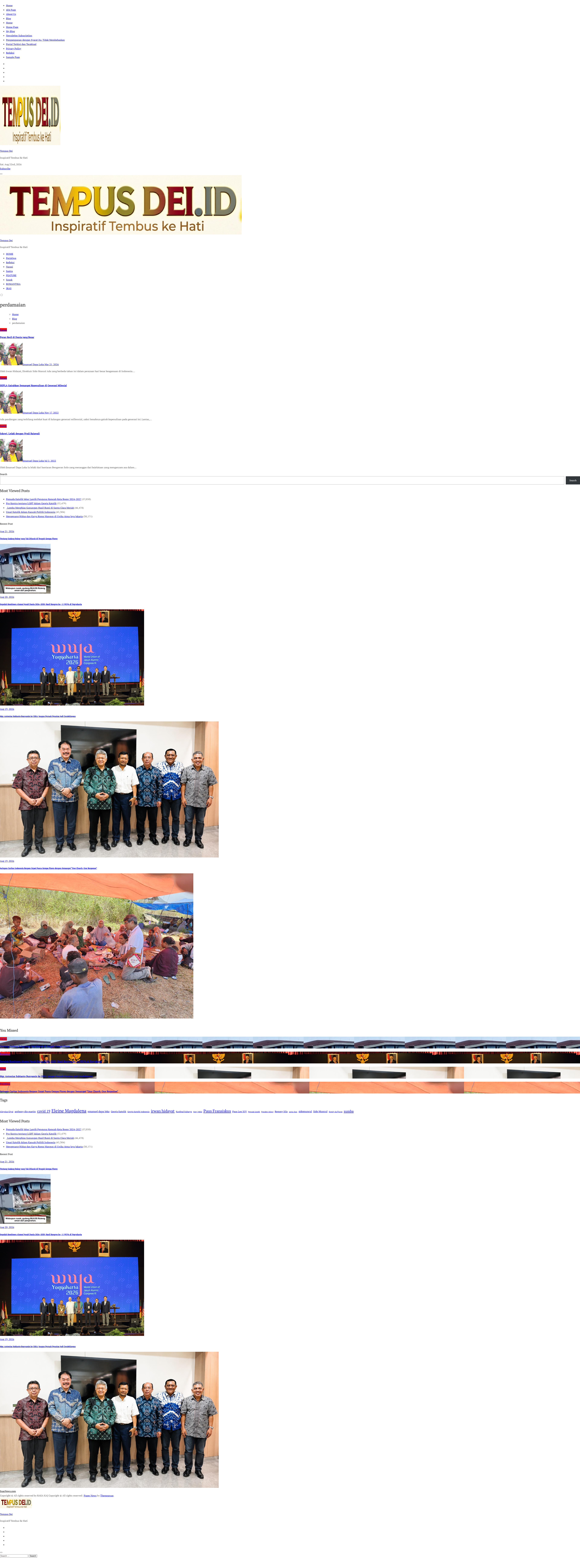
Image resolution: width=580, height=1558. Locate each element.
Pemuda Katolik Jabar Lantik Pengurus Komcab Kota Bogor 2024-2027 (43, 499)
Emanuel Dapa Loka (34, 364)
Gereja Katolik (118, 1111)
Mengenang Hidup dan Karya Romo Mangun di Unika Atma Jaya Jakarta (44, 516)
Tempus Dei (6, 151)
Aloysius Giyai (6, 1111)
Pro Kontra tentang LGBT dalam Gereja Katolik (31, 503)
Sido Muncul (320, 1111)
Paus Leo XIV (239, 1111)
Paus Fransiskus (217, 1110)
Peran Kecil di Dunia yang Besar (17, 337)
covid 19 (43, 1111)
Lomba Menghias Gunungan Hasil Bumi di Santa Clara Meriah (40, 507)
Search (3, 474)
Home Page (12, 27)
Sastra (9, 271)
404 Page (11, 9)
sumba (349, 1111)
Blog (8, 18)
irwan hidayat (163, 1110)
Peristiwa (11, 258)
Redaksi (10, 52)
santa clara (293, 1112)
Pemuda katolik (254, 1112)
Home (9, 5)
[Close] (1, 1552)
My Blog (10, 31)
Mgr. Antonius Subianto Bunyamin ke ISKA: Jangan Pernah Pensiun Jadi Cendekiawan (38, 716)
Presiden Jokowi (267, 1112)
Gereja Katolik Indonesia (138, 1111)
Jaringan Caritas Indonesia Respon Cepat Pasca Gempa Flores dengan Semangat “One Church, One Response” (48, 868)
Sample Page (13, 57)
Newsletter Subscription (19, 35)
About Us (11, 14)
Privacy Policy (13, 48)
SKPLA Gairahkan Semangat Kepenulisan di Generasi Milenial (33, 385)
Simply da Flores (335, 1111)
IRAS (8, 288)
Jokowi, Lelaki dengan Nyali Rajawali (20, 433)
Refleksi (10, 262)
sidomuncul (305, 1111)
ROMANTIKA (13, 284)
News (3, 1069)
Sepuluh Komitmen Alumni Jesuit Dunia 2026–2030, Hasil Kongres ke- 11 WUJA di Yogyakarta (41, 604)
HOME (9, 254)
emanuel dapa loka (99, 1111)
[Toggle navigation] (1, 173)
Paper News (90, 1495)
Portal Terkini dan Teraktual (21, 44)
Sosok (9, 279)
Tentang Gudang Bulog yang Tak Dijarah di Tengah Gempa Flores (29, 538)
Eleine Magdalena (69, 1111)
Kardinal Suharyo (184, 1111)
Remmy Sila (281, 1111)
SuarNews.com (8, 1022)
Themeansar (106, 1495)
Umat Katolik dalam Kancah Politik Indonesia (30, 512)
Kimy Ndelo (197, 1112)
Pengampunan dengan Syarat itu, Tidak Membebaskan (35, 40)
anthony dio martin (25, 1111)
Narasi (9, 266)
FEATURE (11, 275)
